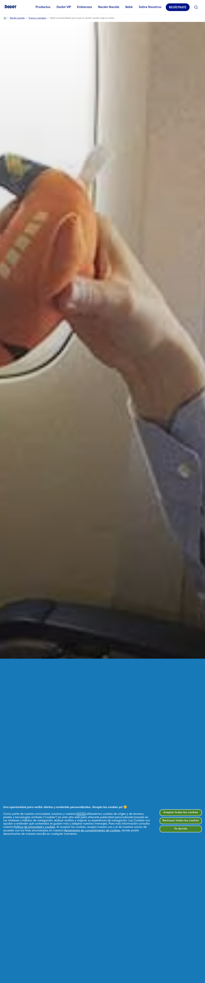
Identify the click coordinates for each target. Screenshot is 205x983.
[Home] (5, 18)
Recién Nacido (108, 7)
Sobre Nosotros (150, 7)
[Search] (196, 7)
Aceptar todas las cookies (181, 812)
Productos (43, 7)
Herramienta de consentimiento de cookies (92, 830)
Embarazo (84, 7)
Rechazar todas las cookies (181, 820)
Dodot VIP (64, 7)
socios (81, 814)
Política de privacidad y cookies (34, 827)
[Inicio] (10, 6)
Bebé (129, 7)
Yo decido (180, 829)
